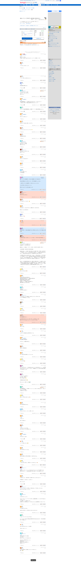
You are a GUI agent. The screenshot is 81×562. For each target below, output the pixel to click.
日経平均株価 (51, 33)
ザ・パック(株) (51, 71)
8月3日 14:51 (42, 433)
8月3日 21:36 (42, 402)
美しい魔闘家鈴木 (24, 54)
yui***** (22, 302)
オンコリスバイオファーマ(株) (53, 43)
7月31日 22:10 (42, 475)
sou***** (23, 387)
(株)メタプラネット (52, 35)
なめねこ (23, 269)
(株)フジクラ (51, 41)
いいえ (44, 60)
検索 (60, 0)
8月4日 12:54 (42, 365)
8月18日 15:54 (42, 156)
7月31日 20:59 (42, 493)
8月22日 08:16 (42, 82)
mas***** (23, 170)
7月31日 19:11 (42, 506)
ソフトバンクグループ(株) (53, 38)
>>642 (21, 435)
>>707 (21, 64)
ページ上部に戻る (54, 107)
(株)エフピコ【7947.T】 (27, 9)
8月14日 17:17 (42, 191)
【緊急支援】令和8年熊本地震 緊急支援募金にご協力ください (27, 0)
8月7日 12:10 (42, 294)
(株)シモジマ (51, 74)
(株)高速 (50, 76)
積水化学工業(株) (51, 73)
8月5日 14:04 (42, 352)
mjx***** (23, 221)
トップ (20, 9)
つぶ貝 (22, 315)
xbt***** (22, 157)
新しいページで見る (22, 23)
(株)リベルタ (51, 62)
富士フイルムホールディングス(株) (54, 65)
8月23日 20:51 (42, 62)
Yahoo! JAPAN (47, 0)
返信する (22, 60)
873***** (23, 515)
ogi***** (22, 63)
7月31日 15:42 (42, 547)
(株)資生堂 (50, 60)
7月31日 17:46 (42, 524)
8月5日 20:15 (42, 337)
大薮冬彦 (23, 236)
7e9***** (23, 366)
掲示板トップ (21, 6)
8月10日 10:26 (42, 220)
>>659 (21, 417)
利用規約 (54, 111)
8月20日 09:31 (42, 127)
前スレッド (44, 27)
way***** (23, 374)
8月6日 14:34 (42, 324)
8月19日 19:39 (42, 140)
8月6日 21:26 (42, 308)
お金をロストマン (24, 192)
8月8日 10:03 (42, 275)
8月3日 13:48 (42, 447)
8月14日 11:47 (42, 205)
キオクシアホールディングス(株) (54, 32)
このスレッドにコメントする (27, 38)
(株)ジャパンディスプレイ (53, 44)
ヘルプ (50, 0)
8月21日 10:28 (42, 113)
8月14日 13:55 (42, 199)
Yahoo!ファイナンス (52, 109)
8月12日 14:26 (42, 214)
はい (41, 60)
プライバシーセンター (57, 110)
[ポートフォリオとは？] (24, 8)
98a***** (23, 409)
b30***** (23, 128)
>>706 (21, 100)
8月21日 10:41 (42, 98)
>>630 (21, 495)
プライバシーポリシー (51, 110)
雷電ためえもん (24, 141)
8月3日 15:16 (42, 415)
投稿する (33, 560)
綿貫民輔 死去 (58, 0)
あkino (22, 206)
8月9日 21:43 (42, 235)
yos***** (23, 83)
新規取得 (36, 2)
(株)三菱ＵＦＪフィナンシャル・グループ (55, 46)
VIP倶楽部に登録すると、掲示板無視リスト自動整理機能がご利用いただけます (29, 25)
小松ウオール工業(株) (52, 79)
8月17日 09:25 (42, 169)
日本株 (23, 9)
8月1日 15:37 (42, 460)
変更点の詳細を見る (28, 23)
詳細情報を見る (38, 38)
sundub (23, 287)
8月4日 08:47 (42, 386)
